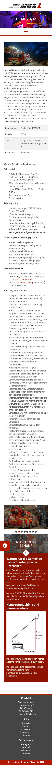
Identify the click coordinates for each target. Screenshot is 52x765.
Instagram (26, 744)
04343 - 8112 (28, 711)
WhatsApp (26, 750)
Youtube (26, 753)
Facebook (26, 747)
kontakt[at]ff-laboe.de (26, 714)
